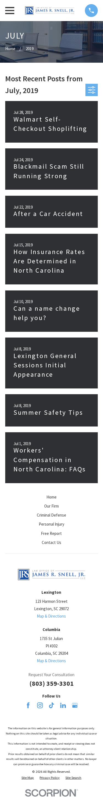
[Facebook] (28, 705)
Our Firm (51, 506)
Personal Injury (51, 524)
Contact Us (51, 542)
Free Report (51, 533)
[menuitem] (27, 778)
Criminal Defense (51, 515)
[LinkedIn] (63, 705)
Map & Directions (51, 616)
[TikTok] (51, 705)
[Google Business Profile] (75, 705)
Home (51, 497)
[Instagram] (40, 705)
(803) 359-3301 (51, 683)
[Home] (49, 10)
